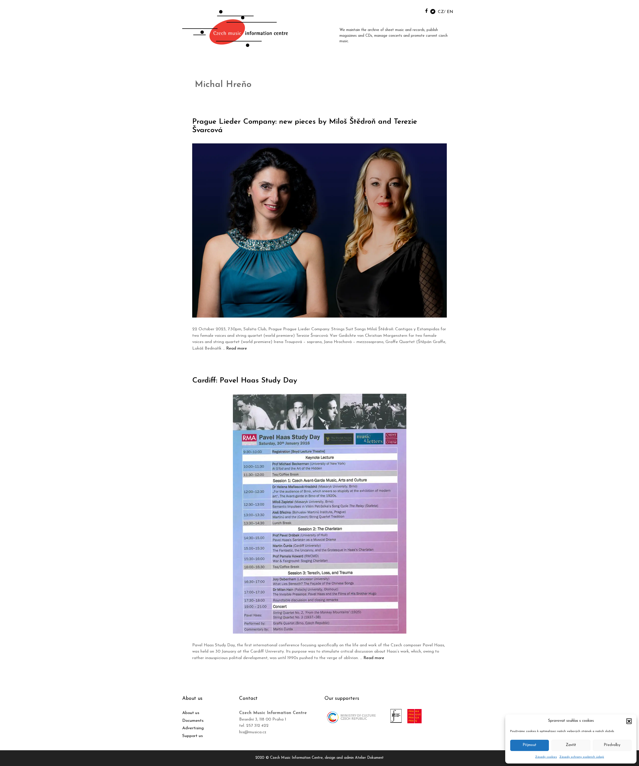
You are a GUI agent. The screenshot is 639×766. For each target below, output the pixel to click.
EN (450, 12)
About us (190, 713)
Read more (236, 348)
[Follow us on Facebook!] (426, 10)
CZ (441, 12)
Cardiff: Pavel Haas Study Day (244, 380)
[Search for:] (415, 10)
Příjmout (529, 745)
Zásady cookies (546, 757)
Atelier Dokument (369, 758)
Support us (192, 736)
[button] (629, 721)
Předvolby (612, 745)
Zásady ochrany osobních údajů (581, 757)
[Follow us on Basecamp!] (432, 11)
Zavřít (571, 745)
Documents (192, 721)
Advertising (193, 728)
